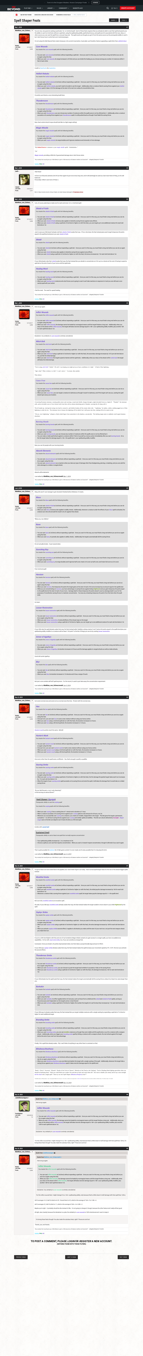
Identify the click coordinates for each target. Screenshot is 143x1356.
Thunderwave (42, 101)
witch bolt (48, 344)
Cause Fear (40, 380)
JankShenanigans (48, 1153)
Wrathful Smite (42, 877)
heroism (47, 577)
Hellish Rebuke (42, 73)
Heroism (39, 574)
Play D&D (27, 8)
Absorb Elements (43, 451)
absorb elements (50, 453)
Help (40, 164)
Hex (37, 706)
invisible (66, 1032)
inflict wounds (49, 315)
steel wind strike (55, 940)
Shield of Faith (42, 208)
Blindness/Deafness (44, 1049)
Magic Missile (42, 128)
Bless (38, 497)
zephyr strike (49, 915)
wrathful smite (49, 880)
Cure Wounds (41, 46)
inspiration (52, 68)
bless (47, 500)
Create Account (128, 8)
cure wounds (49, 49)
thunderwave (49, 103)
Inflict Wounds (42, 312)
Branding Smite (42, 1020)
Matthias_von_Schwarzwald (51, 1099)
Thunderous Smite (44, 955)
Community (63, 8)
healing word (49, 271)
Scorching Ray (42, 549)
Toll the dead (79, 1078)
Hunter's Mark (42, 735)
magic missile (49, 130)
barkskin (48, 989)
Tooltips (37, 164)
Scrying (51, 799)
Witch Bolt (40, 341)
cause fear (48, 383)
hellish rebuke (49, 76)
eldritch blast (122, 41)
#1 (127, 27)
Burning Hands (42, 422)
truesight (116, 818)
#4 (127, 303)
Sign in (116, 8)
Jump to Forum (71, 1257)
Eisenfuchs (43, 68)
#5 (127, 488)
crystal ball (45, 827)
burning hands (49, 424)
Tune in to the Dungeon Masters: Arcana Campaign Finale (67, 2)
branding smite (50, 1022)
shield (47, 242)
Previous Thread (21, 1257)
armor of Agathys (50, 639)
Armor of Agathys (43, 637)
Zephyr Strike (42, 912)
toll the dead (38, 1074)
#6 (127, 697)
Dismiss (95, 2)
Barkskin (40, 986)
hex (46, 709)
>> (60, 1098)
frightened (97, 589)
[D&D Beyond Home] (13, 8)
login (71, 1241)
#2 (127, 168)
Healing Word (41, 269)
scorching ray (49, 552)
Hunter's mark (39, 730)
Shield (38, 239)
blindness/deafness (51, 1051)
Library (50, 8)
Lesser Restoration (44, 608)
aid (43, 164)
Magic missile (39, 155)
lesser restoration (50, 610)
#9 (127, 1148)
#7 (127, 866)
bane (46, 527)
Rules (39, 8)
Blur (37, 662)
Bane (38, 524)
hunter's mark (49, 738)
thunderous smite (50, 958)
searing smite (49, 767)
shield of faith (49, 211)
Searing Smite (42, 765)
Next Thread (123, 1257)
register (85, 1241)
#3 (127, 199)
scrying (56, 802)
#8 (127, 1094)
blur (46, 664)
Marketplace (78, 8)
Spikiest (52, 850)
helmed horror (41, 147)
